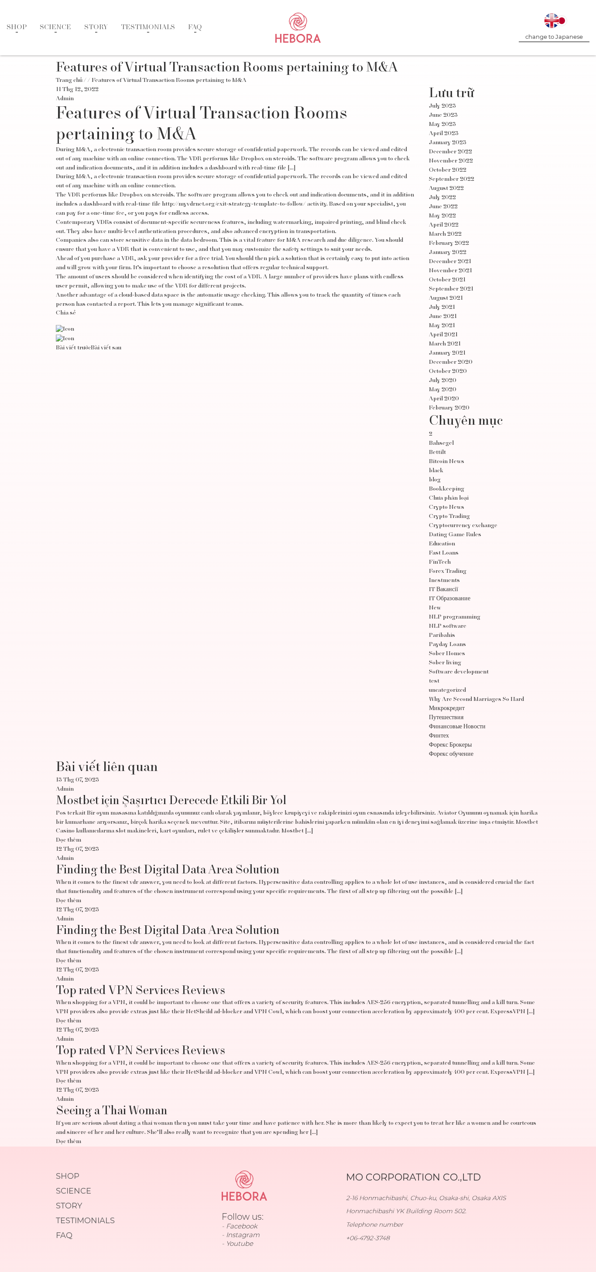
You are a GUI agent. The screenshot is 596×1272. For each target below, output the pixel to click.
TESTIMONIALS (148, 27)
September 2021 (451, 289)
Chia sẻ (66, 313)
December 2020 (451, 362)
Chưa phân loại (449, 498)
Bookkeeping (446, 489)
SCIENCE (55, 27)
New (435, 608)
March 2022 (445, 234)
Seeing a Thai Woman (112, 1111)
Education (442, 544)
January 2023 (447, 143)
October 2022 (447, 170)
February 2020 (449, 408)
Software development (459, 672)
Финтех (439, 736)
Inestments (444, 581)
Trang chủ (69, 81)
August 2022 (446, 189)
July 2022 (442, 198)
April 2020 (444, 399)
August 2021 (446, 298)
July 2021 (442, 307)
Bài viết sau (106, 348)
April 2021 (443, 335)
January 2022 (447, 253)
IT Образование (449, 599)
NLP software (447, 626)
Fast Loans (444, 553)
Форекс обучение (451, 754)
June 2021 (443, 317)
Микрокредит (447, 709)
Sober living (445, 663)
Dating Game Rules (455, 535)
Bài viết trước (73, 348)
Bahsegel (441, 443)
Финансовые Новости (457, 727)
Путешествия (446, 718)
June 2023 (443, 115)
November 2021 (450, 271)
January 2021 (447, 353)
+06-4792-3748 (368, 1238)
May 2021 (442, 326)
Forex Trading (447, 571)
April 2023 (444, 134)
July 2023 (442, 106)
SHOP (17, 27)
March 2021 (445, 344)
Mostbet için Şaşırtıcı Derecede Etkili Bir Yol (171, 801)
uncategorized (447, 690)
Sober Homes (447, 654)
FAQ (195, 27)
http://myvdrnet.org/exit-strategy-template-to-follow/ (234, 204)
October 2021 (447, 280)
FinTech (440, 562)
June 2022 (443, 207)
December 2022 (450, 152)
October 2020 (448, 372)
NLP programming (454, 617)
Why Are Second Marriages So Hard (476, 700)
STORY (96, 27)
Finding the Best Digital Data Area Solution (168, 870)
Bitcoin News (446, 462)
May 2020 (442, 390)
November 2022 (451, 161)
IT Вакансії (443, 590)
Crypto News (446, 507)
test (434, 681)
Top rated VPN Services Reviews (140, 991)
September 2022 (451, 179)
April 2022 (444, 225)
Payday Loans (447, 645)
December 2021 (450, 262)
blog (435, 480)
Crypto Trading (449, 517)
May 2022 (442, 216)
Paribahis (442, 636)
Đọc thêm (68, 840)
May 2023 (442, 125)
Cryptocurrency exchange (463, 526)
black (436, 471)
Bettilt (437, 453)
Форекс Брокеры (450, 745)
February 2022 (449, 243)
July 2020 (442, 381)
